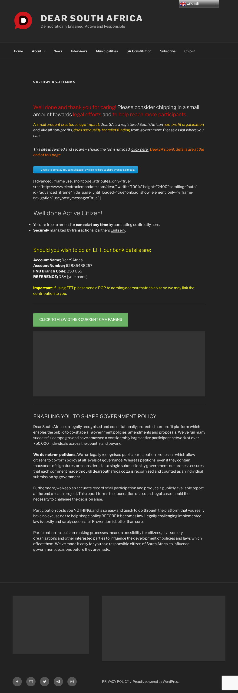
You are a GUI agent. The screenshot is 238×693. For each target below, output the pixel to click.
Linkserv (118, 230)
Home (18, 51)
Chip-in (189, 51)
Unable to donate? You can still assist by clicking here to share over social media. (88, 169)
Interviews (79, 51)
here (155, 224)
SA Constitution (139, 51)
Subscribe (167, 51)
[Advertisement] (119, 363)
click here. (140, 149)
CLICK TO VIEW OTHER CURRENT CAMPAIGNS (80, 319)
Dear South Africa (92, 18)
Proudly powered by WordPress (156, 681)
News (57, 51)
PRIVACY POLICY (115, 681)
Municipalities (107, 51)
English (192, 3)
